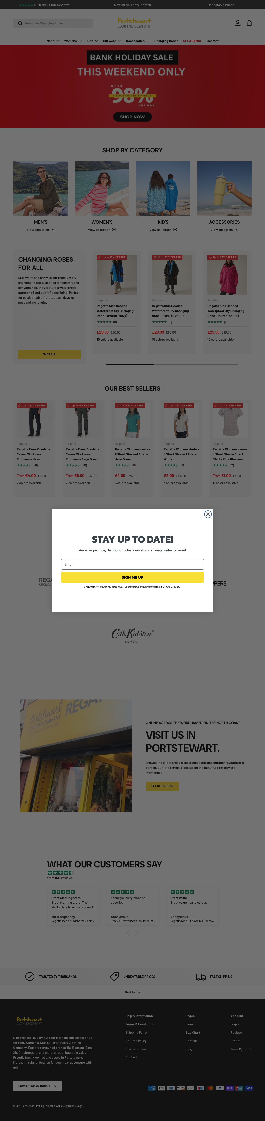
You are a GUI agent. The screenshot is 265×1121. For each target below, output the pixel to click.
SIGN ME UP (132, 577)
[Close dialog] (208, 514)
